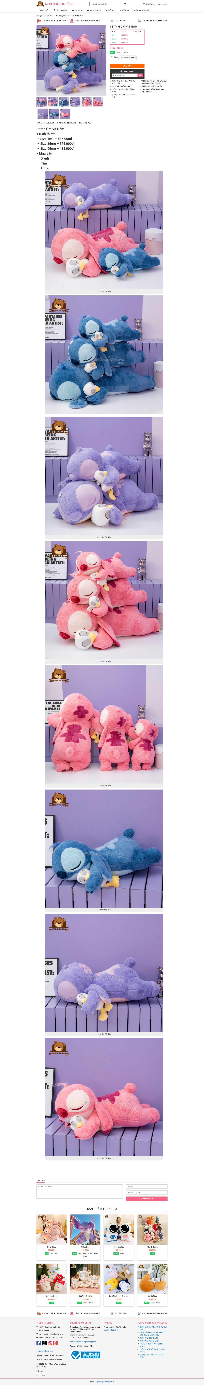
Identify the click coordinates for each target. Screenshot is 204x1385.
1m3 (56, 1254)
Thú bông (49, 16)
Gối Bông (124, 10)
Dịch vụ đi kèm (85, 123)
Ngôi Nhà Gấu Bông (111, 1330)
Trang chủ (40, 16)
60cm (79, 1303)
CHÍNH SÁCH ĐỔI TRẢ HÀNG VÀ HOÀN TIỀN (154, 1328)
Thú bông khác (61, 16)
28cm (119, 1303)
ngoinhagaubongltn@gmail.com (51, 1334)
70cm (96, 1254)
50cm (84, 1254)
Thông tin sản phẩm (45, 123)
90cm (75, 1254)
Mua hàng (127, 66)
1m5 (51, 1254)
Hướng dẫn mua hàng (66, 123)
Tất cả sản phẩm (60, 10)
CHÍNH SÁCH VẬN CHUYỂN (152, 86)
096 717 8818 (44, 1330)
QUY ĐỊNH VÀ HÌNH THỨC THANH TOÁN (152, 1356)
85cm (119, 52)
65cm (126, 52)
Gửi (140, 75)
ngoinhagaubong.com (44, 1351)
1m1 (112, 52)
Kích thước (114, 57)
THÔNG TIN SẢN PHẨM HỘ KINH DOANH (151, 1345)
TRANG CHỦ (43, 10)
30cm (85, 1257)
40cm (90, 1254)
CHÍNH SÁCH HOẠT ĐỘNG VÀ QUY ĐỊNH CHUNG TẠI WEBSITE (152, 1334)
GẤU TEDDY (76, 10)
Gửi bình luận (147, 1198)
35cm (51, 1303)
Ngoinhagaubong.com (104, 1382)
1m (47, 1254)
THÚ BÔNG (109, 10)
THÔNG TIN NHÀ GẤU (142, 10)
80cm (158, 1303)
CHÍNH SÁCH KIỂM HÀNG (121, 86)
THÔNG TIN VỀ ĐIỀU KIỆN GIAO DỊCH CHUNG (153, 1350)
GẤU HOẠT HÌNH (93, 10)
